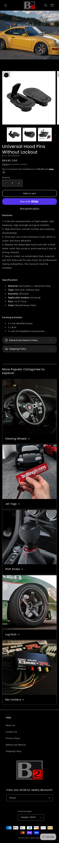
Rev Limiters (13, 699)
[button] (6, 5)
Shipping (5, 164)
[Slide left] (3, 135)
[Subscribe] (49, 797)
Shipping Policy (13, 751)
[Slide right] (56, 135)
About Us (10, 725)
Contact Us (11, 732)
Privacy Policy (13, 738)
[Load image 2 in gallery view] (29, 135)
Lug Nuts (11, 634)
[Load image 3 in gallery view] (45, 135)
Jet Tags (11, 503)
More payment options (29, 208)
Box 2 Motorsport (33, 838)
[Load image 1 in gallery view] (14, 135)
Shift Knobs (12, 569)
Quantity (6, 177)
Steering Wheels (16, 438)
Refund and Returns (16, 744)
